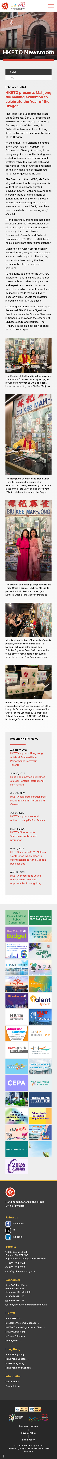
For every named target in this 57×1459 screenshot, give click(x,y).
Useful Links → (13, 1381)
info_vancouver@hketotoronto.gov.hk (28, 1304)
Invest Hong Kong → (16, 1363)
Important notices (28, 1426)
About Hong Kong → (16, 1354)
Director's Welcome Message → (22, 1323)
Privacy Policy (28, 1433)
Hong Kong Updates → (17, 1359)
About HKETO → (13, 1318)
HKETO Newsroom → (16, 1331)
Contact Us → (12, 1386)
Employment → (13, 1340)
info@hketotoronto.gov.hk (22, 1271)
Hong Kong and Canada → (19, 1367)
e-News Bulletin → (15, 1336)
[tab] (28, 72)
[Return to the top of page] (3, 1456)
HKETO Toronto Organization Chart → (25, 1327)
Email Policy (28, 1439)
